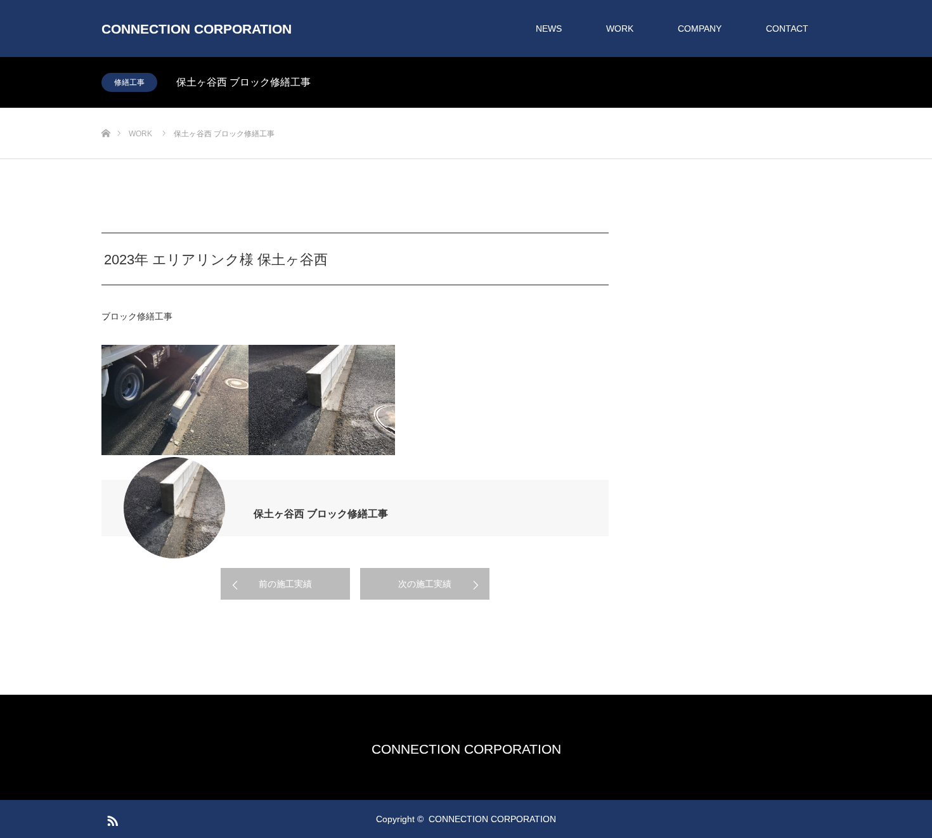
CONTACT (787, 28)
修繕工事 (129, 82)
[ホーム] (105, 112)
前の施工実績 (285, 584)
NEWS (549, 28)
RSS (110, 818)
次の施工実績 (424, 584)
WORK (619, 28)
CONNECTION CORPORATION (196, 29)
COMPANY (700, 28)
